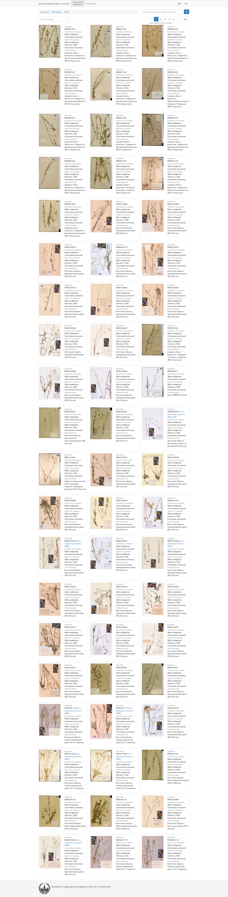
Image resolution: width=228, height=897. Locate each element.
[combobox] (54, 19)
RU (179, 3)
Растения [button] (77, 4)
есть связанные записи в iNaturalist (176, 414)
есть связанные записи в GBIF (73, 543)
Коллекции (91, 3)
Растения (45, 12)
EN (186, 3)
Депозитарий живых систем (54, 3)
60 (185, 19)
